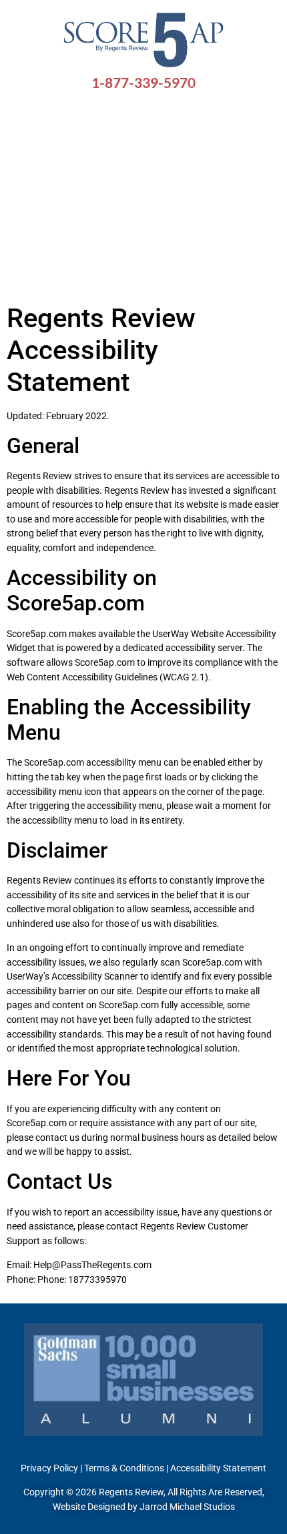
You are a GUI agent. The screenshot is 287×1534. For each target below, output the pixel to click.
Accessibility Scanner (94, 976)
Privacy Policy (49, 1468)
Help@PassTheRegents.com (91, 1265)
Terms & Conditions (124, 1468)
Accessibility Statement (218, 1468)
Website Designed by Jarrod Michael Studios (144, 1507)
